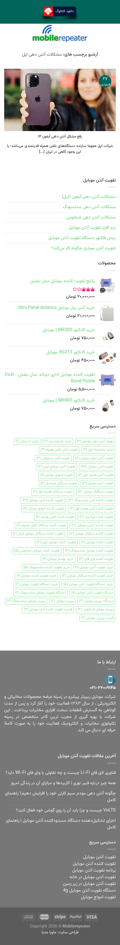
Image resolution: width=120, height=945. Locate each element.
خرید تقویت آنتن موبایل (94, 567)
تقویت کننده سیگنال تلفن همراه (41, 525)
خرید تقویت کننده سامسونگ (47, 567)
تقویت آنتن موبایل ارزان (56, 466)
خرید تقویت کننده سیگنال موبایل (87, 576)
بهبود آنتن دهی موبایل (95, 441)
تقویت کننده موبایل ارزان (56, 542)
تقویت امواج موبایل (56, 475)
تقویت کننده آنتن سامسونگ (90, 500)
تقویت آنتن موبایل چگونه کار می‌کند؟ (83, 248)
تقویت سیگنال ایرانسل (58, 483)
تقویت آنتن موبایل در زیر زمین (89, 883)
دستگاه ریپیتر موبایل (96, 601)
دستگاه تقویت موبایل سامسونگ (40, 592)
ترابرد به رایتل (27, 441)
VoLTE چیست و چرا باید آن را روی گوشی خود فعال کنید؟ (66, 810)
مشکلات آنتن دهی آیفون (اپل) (89, 196)
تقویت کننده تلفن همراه (55, 517)
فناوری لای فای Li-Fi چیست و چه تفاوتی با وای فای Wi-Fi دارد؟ (61, 772)
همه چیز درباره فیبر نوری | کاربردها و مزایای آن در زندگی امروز (63, 783)
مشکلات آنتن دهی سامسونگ (89, 207)
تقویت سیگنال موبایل (95, 491)
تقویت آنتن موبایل (97, 466)
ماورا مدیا (49, 932)
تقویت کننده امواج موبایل (43, 508)
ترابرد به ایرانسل (57, 441)
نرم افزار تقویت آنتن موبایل (92, 227)
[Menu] (112, 33)
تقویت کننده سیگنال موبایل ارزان (38, 534)
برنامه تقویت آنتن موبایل (94, 870)
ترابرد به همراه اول (98, 449)
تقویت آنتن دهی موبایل (94, 458)
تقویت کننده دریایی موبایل (92, 525)
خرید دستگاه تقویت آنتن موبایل (88, 584)
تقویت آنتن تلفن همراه (59, 449)
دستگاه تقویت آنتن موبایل (92, 592)
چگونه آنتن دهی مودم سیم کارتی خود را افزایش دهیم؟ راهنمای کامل (60, 797)
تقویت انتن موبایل (97, 483)
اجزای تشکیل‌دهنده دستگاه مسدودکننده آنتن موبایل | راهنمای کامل (61, 824)
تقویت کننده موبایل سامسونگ (89, 550)
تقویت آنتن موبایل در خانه (92, 877)
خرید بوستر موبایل (58, 559)
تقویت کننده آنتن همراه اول (91, 508)
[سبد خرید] (7, 33)
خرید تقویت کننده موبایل (36, 576)
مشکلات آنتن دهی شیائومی (91, 217)
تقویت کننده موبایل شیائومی (37, 550)
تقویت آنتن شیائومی (53, 458)
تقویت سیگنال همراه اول (53, 491)
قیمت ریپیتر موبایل (97, 618)
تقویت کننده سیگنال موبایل (91, 534)
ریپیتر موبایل (62, 601)
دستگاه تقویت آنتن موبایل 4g (89, 890)
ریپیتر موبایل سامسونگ (26, 601)
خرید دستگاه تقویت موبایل (36, 584)
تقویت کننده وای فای (96, 559)
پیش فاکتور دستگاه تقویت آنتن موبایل (82, 238)
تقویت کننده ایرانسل (96, 517)
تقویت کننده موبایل (97, 542)
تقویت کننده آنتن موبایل (42, 500)
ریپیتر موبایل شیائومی (95, 609)
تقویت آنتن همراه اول (95, 475)
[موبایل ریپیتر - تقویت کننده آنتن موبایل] (60, 33)
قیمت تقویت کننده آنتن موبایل (48, 609)
